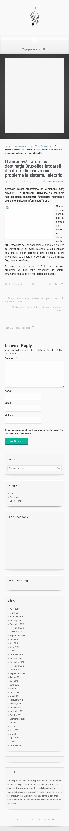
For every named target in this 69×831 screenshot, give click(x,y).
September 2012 (17, 673)
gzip (22, 784)
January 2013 (16, 658)
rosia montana (32, 796)
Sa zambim (46, 146)
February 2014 (16, 616)
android (30, 780)
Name (8, 390)
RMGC (22, 796)
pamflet (33, 788)
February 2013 (16, 654)
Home (7, 146)
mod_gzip (53, 784)
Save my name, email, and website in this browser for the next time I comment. (34, 432)
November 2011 (17, 711)
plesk (28, 792)
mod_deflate (42, 784)
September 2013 (17, 635)
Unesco (26, 799)
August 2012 (16, 677)
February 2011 (16, 745)
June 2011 (14, 730)
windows (57, 799)
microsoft (31, 784)
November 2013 (17, 628)
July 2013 (14, 643)
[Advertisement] (34, 94)
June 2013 (14, 647)
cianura (10, 784)
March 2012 (15, 696)
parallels (41, 788)
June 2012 (14, 685)
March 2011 (15, 741)
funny (17, 784)
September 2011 (17, 719)
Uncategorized (20, 146)
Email (8, 402)
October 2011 (16, 715)
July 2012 (14, 681)
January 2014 (16, 620)
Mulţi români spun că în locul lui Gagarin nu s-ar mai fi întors (39, 308)
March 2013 (15, 650)
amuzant (22, 780)
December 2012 (17, 662)
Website (9, 414)
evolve (14, 819)
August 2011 (16, 722)
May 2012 (14, 688)
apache (37, 780)
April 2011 (14, 738)
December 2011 (17, 707)
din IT (34, 146)
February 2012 (16, 700)
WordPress (52, 819)
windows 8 (12, 803)
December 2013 (17, 624)
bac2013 (46, 780)
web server (47, 799)
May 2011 (14, 734)
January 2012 (16, 704)
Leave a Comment (54, 181)
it (25, 784)
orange (25, 788)
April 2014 (14, 609)
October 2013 (16, 632)
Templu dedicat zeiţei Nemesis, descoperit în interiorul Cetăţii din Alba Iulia (32, 300)
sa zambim (44, 796)
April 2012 (14, 692)
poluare (43, 792)
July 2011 (14, 726)
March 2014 (15, 613)
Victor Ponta (36, 799)
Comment (11, 358)
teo (56, 796)
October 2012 (16, 669)
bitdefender (55, 780)
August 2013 (16, 639)
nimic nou (17, 788)
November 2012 (17, 666)
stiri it (52, 796)
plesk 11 (35, 792)
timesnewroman (14, 799)
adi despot (12, 780)
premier (50, 792)
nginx (9, 788)
